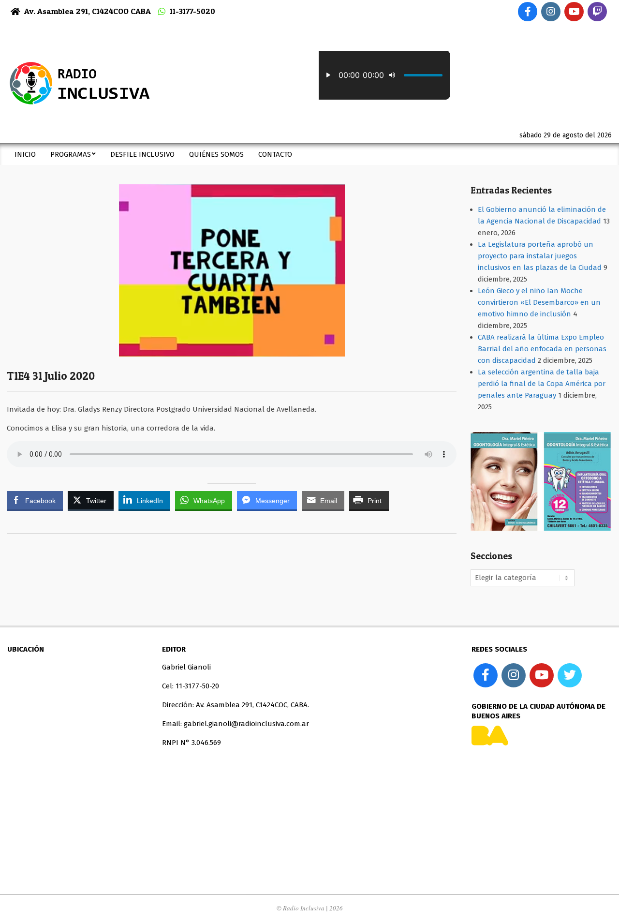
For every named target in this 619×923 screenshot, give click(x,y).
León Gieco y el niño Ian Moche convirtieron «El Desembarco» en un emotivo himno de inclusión (539, 302)
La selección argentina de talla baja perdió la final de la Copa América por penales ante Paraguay (541, 384)
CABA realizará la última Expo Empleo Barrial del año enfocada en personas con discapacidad (542, 349)
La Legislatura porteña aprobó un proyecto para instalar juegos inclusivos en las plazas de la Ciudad (540, 256)
